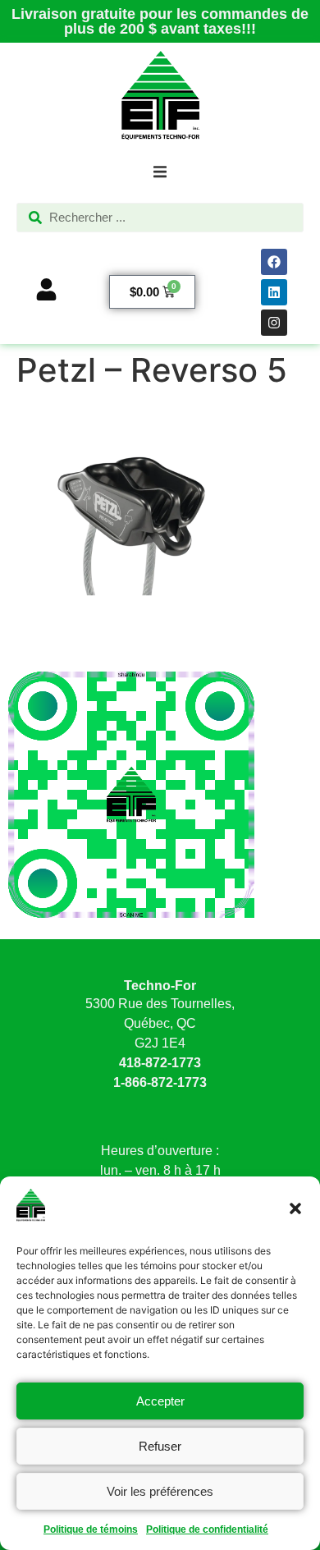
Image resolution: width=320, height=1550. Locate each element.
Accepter (160, 1401)
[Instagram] (274, 323)
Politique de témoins (90, 1529)
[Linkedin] (274, 292)
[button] (295, 1208)
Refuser (160, 1446)
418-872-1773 (160, 1063)
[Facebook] (274, 262)
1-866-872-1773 (160, 1082)
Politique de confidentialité (207, 1529)
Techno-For (160, 986)
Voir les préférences (160, 1491)
